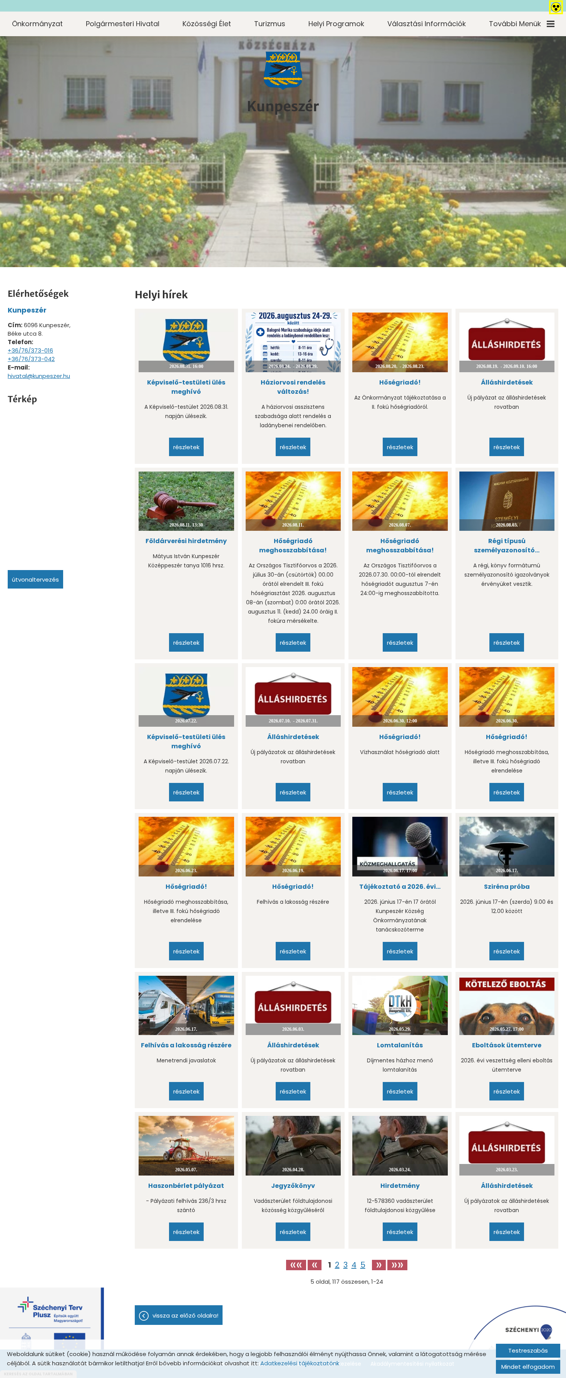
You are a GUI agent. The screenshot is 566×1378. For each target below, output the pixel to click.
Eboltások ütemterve (506, 1045)
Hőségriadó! (400, 382)
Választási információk (426, 23)
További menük (515, 23)
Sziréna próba (507, 886)
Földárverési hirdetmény (186, 541)
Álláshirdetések (507, 382)
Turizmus (269, 23)
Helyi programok (336, 23)
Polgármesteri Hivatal (122, 23)
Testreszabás (528, 1350)
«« (296, 1265)
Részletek (186, 447)
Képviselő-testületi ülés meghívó (186, 387)
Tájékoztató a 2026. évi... (399, 886)
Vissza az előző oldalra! (185, 1315)
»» (397, 1265)
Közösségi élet (207, 23)
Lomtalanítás (400, 1045)
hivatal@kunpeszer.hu (39, 376)
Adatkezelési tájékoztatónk (299, 1363)
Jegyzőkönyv (293, 1185)
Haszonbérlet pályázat (186, 1185)
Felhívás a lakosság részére (186, 1045)
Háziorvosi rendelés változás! (293, 387)
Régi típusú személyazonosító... (506, 546)
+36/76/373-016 (30, 350)
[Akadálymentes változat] (554, 6)
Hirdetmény (400, 1185)
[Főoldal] (283, 71)
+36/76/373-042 (31, 359)
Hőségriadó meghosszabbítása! (293, 546)
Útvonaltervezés (35, 579)
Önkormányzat (37, 23)
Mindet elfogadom (528, 1367)
